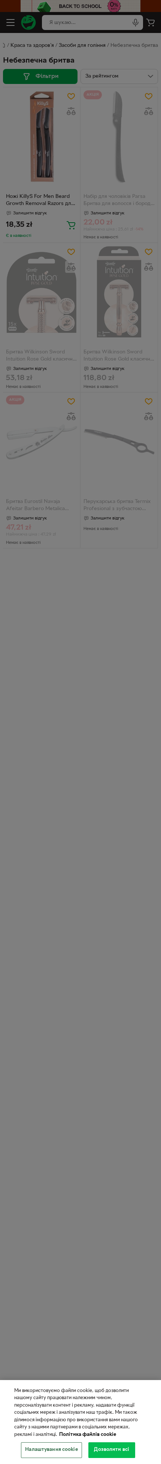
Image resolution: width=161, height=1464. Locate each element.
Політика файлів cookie (87, 1435)
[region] (80, 1422)
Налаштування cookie (51, 1450)
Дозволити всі (111, 1450)
